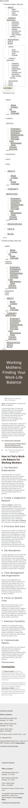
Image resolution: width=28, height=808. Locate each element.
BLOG (10, 43)
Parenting (15, 25)
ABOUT (11, 7)
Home (3, 403)
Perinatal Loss (16, 31)
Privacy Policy (20, 743)
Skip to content (4, 0)
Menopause (15, 33)
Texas (14, 13)
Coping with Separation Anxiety (14, 447)
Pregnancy (15, 22)
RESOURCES (13, 39)
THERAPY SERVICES (11, 59)
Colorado (15, 15)
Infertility (14, 29)
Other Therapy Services (15, 35)
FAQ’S (10, 41)
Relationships (16, 27)
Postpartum (15, 24)
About (14, 9)
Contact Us (15, 11)
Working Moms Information (13, 440)
